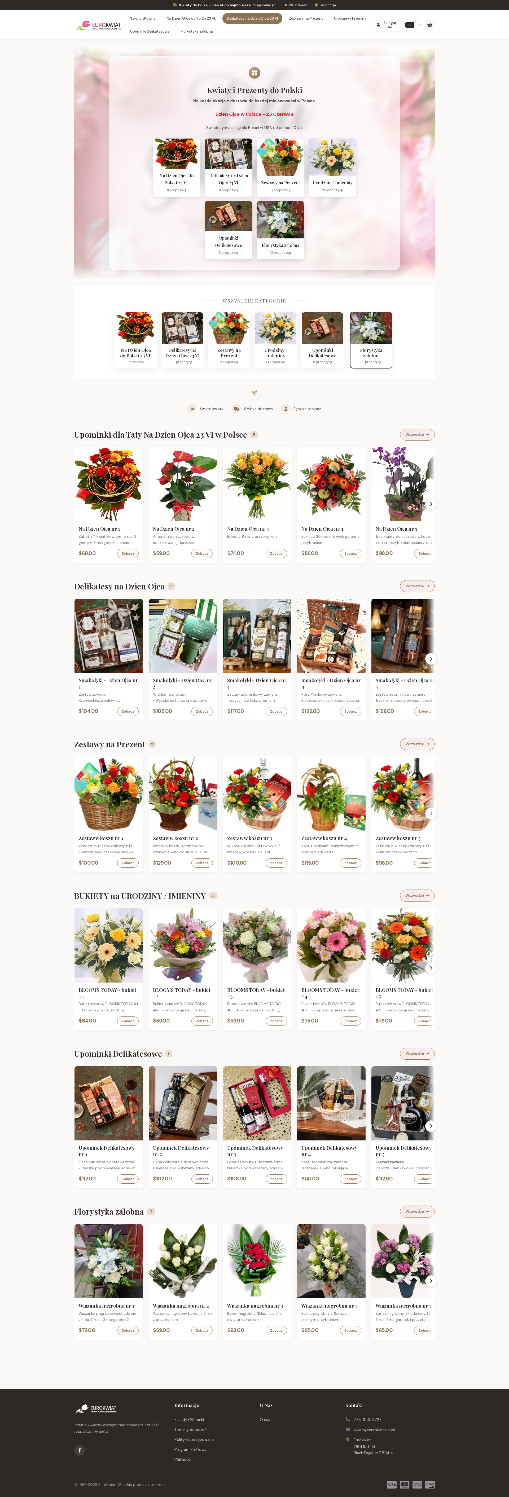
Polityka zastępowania (194, 1439)
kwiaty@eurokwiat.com (374, 1430)
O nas (265, 1419)
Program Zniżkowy (190, 1449)
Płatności (182, 1459)
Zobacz (128, 553)
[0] (430, 24)
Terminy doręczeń (190, 1429)
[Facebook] (79, 1450)
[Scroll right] (431, 504)
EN (418, 25)
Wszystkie (415, 434)
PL (409, 25)
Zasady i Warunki (189, 1419)
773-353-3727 (367, 1419)
